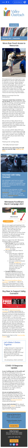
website (7, 249)
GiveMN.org (17, 262)
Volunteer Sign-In (13, 195)
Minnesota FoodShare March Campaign (12, 281)
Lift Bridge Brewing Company (11, 310)
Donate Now (14, 25)
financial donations (16, 400)
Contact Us (14, 441)
